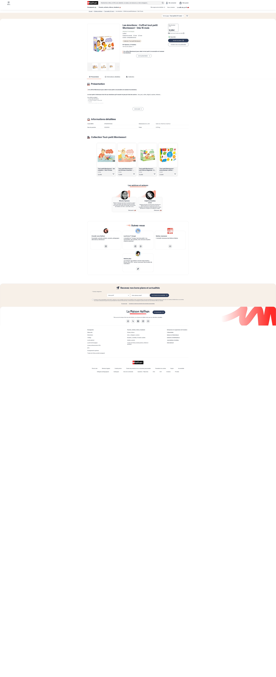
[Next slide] (118, 67)
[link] (106, 246)
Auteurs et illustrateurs (173, 335)
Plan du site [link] (94, 368)
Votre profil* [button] (111, 295)
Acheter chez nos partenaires (178, 44)
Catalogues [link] (116, 371)
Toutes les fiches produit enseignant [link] (96, 353)
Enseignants (90, 329)
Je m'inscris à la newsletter (158, 295)
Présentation (95, 77)
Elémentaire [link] (90, 335)
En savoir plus (124, 303)
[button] (103, 43)
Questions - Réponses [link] (143, 371)
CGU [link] (154, 371)
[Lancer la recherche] (163, 3)
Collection (131, 77)
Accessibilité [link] (181, 368)
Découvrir (131, 210)
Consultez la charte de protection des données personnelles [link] (142, 303)
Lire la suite (137, 109)
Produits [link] (177, 371)
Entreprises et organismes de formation (177, 329)
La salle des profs (182, 7)
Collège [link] (89, 337)
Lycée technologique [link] (92, 342)
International (170, 342)
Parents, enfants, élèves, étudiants (136, 329)
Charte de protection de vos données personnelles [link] (138, 368)
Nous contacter (171, 7)
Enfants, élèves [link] (130, 332)
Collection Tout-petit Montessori (132, 41)
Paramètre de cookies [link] (160, 368)
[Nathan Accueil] (92, 3)
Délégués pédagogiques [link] (103, 371)
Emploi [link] (172, 368)
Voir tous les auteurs (127, 46)
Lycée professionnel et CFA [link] (93, 345)
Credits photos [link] (118, 368)
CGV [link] (161, 371)
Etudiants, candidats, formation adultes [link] (136, 337)
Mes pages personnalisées (157, 7)
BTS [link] (88, 348)
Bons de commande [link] (128, 371)
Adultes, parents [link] (131, 340)
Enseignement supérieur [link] (93, 350)
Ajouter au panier (177, 40)
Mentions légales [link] (106, 368)
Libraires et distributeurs (173, 337)
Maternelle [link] (89, 332)
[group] (95, 66)
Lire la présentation (143, 56)
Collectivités (170, 332)
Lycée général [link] (90, 340)
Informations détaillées (113, 77)
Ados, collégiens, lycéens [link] (133, 335)
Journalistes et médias (173, 340)
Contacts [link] (168, 371)
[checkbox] (92, 299)
